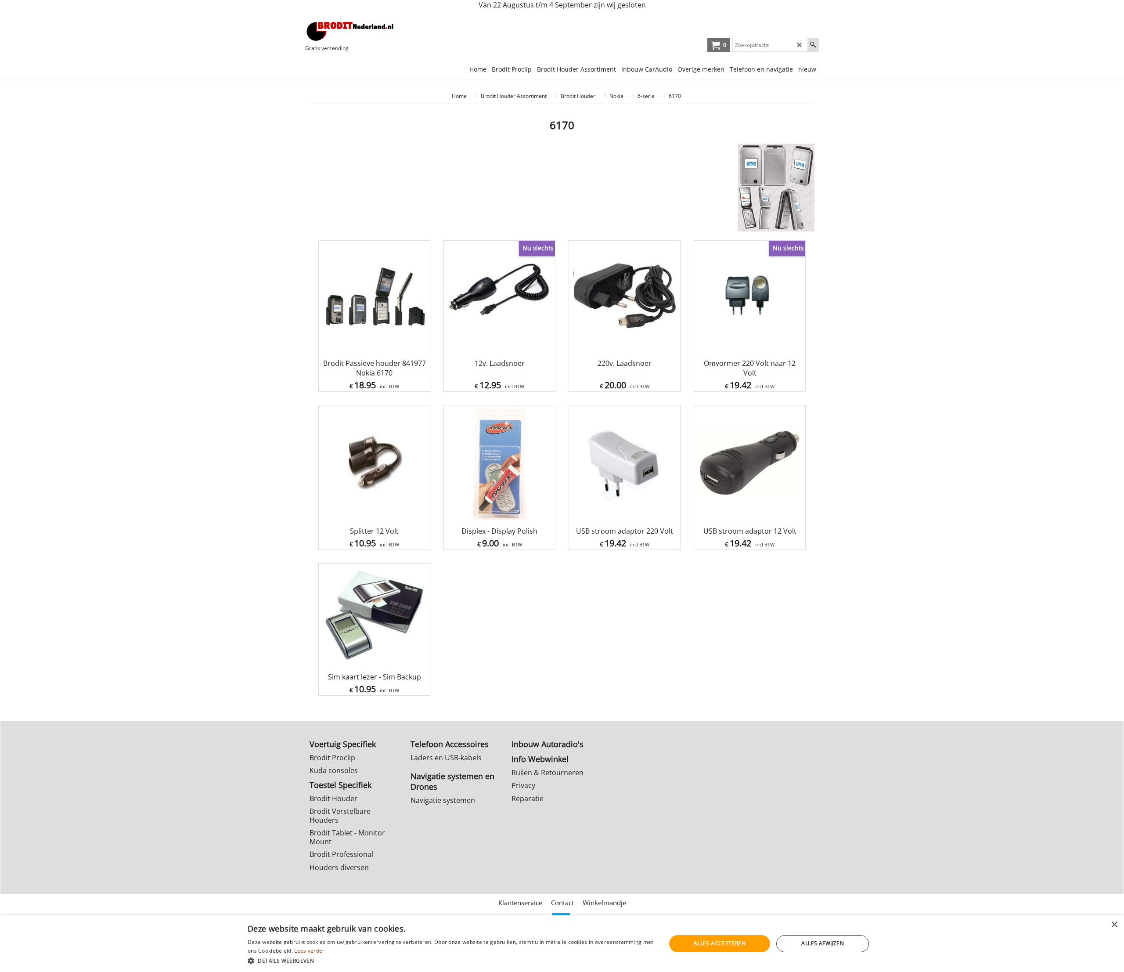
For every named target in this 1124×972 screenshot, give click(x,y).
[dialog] (562, 943)
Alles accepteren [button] (720, 943)
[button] (450, 960)
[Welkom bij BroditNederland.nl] (350, 31)
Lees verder (309, 950)
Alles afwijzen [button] (822, 943)
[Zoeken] (812, 44)
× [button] (1114, 924)
